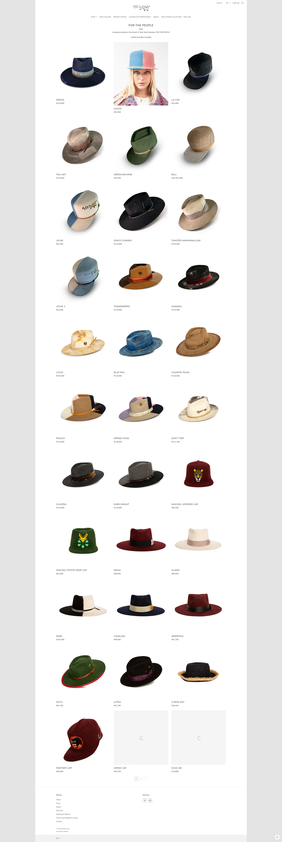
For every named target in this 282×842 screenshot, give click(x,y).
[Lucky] (83, 342)
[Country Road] (199, 342)
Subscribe (264, 833)
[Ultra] (141, 671)
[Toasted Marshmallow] (199, 210)
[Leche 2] (83, 276)
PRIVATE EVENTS (120, 17)
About (58, 800)
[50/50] (83, 606)
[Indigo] (83, 69)
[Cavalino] (141, 606)
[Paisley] (83, 408)
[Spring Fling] (141, 408)
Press (58, 803)
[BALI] (199, 144)
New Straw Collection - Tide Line (176, 17)
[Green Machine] (141, 144)
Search (58, 807)
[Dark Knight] (141, 474)
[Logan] (141, 73)
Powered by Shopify (62, 831)
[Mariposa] (199, 606)
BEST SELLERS (105, 17)
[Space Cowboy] (141, 210)
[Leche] (83, 210)
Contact (59, 821)
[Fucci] (83, 671)
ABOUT (156, 17)
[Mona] (141, 540)
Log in (219, 3)
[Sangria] (199, 276)
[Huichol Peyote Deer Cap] (83, 540)
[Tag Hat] (83, 144)
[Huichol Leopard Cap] (199, 474)
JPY (227, 3)
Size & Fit (59, 810)
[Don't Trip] (199, 408)
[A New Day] (199, 671)
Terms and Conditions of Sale (67, 818)
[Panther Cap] (83, 737)
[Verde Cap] (141, 737)
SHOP (93, 17)
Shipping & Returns (63, 814)
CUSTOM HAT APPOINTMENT (140, 17)
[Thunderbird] (141, 276)
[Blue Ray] (141, 342)
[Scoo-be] (199, 737)
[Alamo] (199, 540)
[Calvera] (83, 474)
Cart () (236, 3)
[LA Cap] (199, 69)
